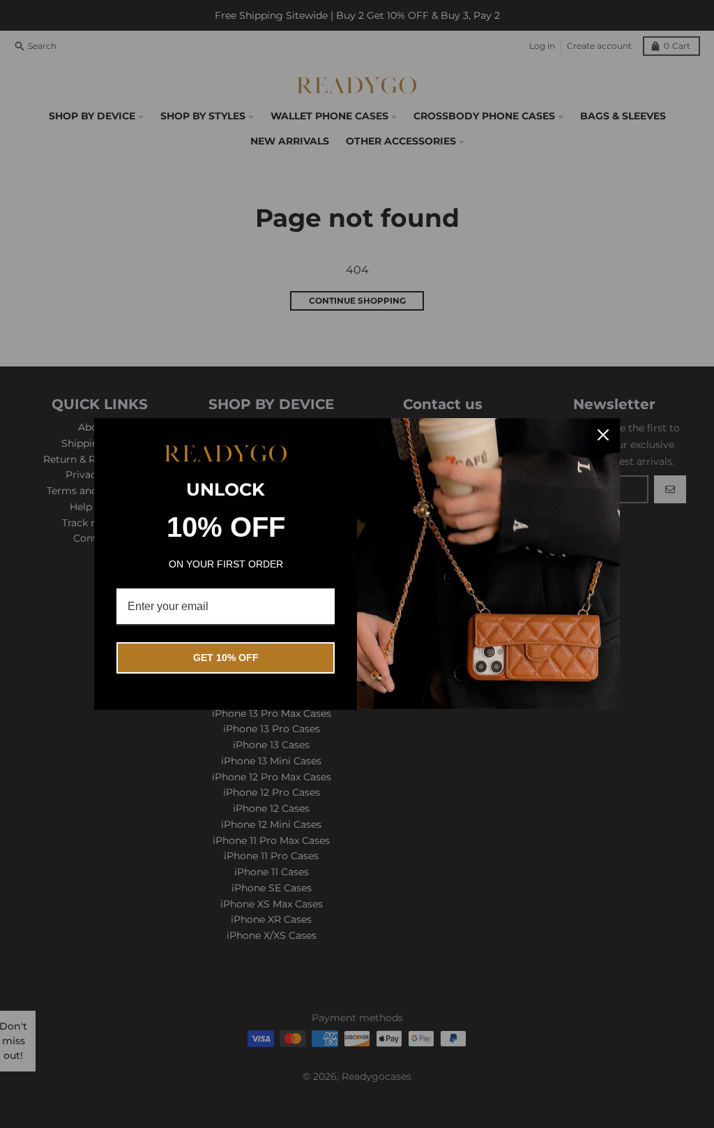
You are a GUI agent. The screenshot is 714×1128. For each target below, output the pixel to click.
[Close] (603, 435)
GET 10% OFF (226, 657)
